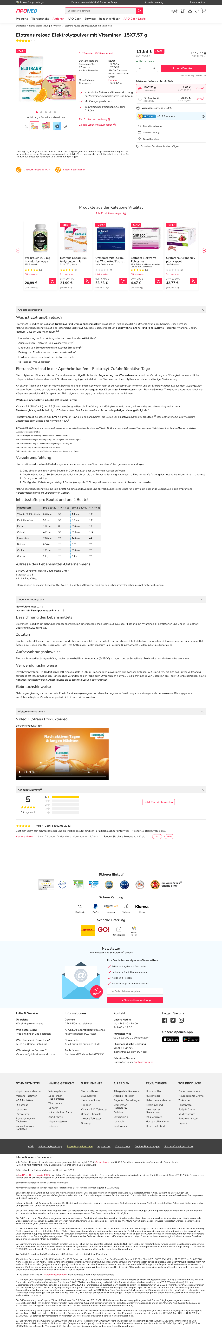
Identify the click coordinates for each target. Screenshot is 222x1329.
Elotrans (112, 80)
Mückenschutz (186, 1114)
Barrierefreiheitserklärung (179, 1146)
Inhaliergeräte (154, 1117)
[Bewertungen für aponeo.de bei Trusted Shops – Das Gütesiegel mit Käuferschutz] (46, 884)
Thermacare (55, 1103)
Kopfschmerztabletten (28, 1091)
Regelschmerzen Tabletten (25, 1120)
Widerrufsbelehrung (50, 1146)
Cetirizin (118, 1112)
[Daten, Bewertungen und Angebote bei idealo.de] (124, 884)
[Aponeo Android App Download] (191, 1039)
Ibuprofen (21, 1109)
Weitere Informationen (31, 711)
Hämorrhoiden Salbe (60, 1112)
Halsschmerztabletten (158, 1100)
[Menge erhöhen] (154, 68)
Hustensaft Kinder (156, 1126)
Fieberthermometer (189, 1091)
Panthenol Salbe (187, 1118)
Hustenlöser (153, 1096)
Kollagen (86, 1105)
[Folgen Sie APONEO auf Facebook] (164, 1020)
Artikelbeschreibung (30, 310)
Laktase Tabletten (91, 1118)
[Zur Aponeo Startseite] (26, 11)
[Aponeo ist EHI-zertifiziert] (62, 885)
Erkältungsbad (154, 1105)
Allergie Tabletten (123, 1096)
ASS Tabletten (24, 1100)
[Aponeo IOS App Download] (170, 1039)
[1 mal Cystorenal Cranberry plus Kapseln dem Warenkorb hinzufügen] (193, 281)
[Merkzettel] (196, 10)
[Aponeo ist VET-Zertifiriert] (93, 884)
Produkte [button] (22, 19)
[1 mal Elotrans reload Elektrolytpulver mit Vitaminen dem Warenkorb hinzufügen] (87, 281)
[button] (58, 19)
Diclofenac (22, 1105)
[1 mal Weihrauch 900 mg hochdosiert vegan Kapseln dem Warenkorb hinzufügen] (52, 281)
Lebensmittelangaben (31, 599)
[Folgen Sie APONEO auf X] (173, 1020)
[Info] (203, 116)
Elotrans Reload (90, 1091)
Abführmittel (56, 1117)
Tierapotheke (40, 19)
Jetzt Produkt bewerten (158, 802)
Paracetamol (23, 1114)
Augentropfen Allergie (126, 1100)
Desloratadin (120, 1126)
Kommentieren (24, 836)
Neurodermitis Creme (190, 1096)
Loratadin (118, 1121)
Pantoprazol (185, 1105)
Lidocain (53, 1126)
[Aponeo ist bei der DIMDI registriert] (78, 884)
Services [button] (90, 19)
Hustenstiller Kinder (157, 1121)
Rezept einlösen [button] (109, 19)
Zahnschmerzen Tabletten (25, 1127)
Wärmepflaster (57, 1091)
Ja (157, 836)
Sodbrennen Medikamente (56, 1097)
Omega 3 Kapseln (91, 1114)
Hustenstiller (153, 1091)
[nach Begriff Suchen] (139, 10)
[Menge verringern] (139, 68)
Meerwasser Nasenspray (153, 1111)
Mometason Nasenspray (120, 1106)
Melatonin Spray (90, 1100)
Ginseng (86, 1123)
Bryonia (182, 1123)
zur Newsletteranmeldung (135, 1000)
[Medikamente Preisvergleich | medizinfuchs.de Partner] (139, 884)
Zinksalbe (183, 1100)
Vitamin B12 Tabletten (94, 1109)
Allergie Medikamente (126, 1091)
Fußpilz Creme (186, 1109)
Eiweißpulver (88, 1096)
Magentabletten (57, 1121)
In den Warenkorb (183, 68)
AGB (31, 1146)
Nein (169, 836)
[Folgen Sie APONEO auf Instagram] (181, 1020)
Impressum (104, 1146)
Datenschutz (122, 1146)
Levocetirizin (120, 1117)
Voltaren (53, 1108)
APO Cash (74, 19)
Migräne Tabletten (26, 1096)
